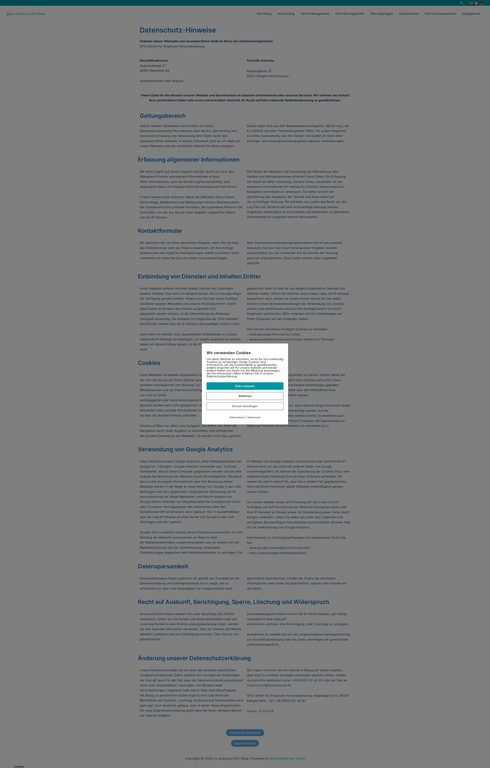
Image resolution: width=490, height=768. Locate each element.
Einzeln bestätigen (245, 406)
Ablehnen (245, 396)
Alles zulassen (245, 386)
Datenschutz (237, 417)
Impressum (254, 417)
